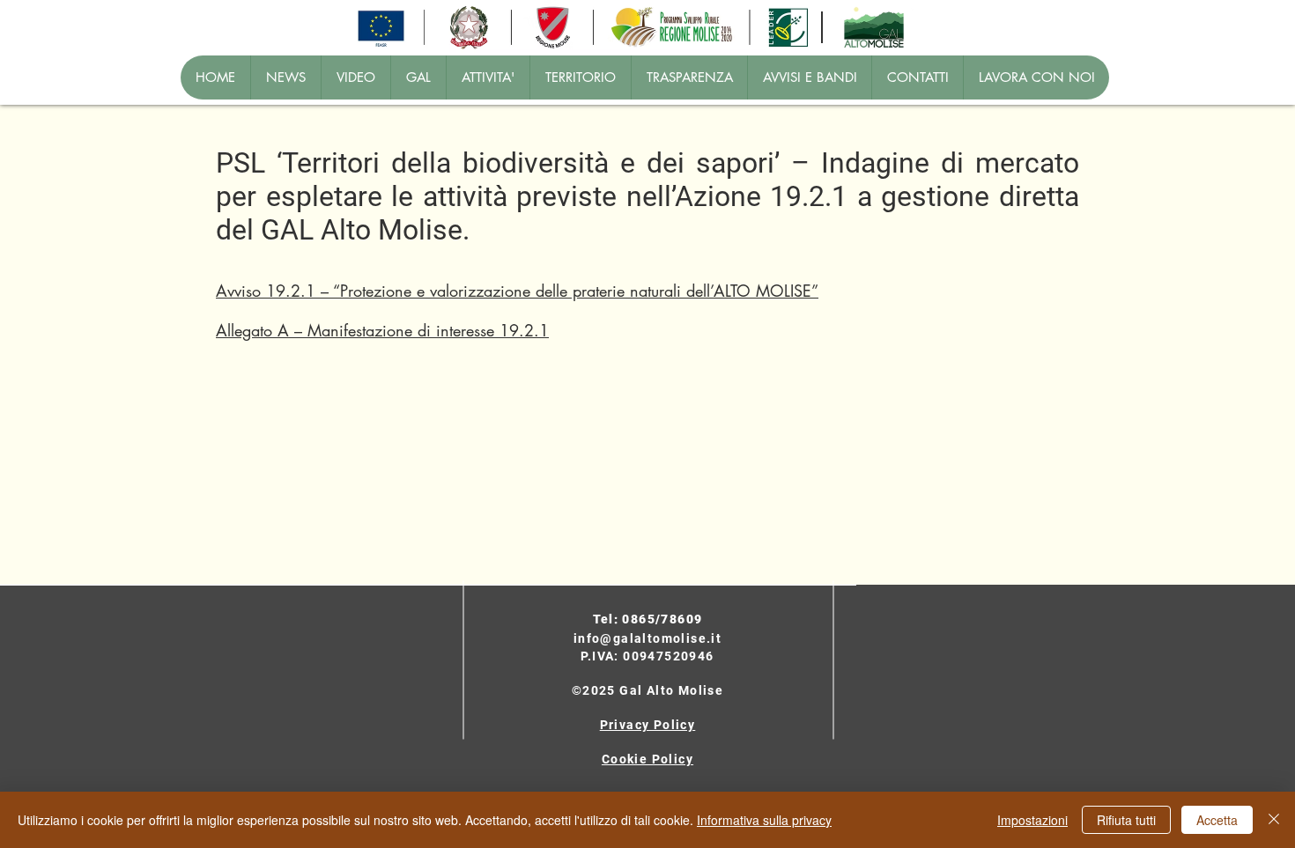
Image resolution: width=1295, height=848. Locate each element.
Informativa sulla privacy (764, 820)
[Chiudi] (1273, 820)
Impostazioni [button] (1032, 820)
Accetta (1217, 820)
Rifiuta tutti (1126, 820)
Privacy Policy (648, 725)
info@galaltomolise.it (648, 638)
